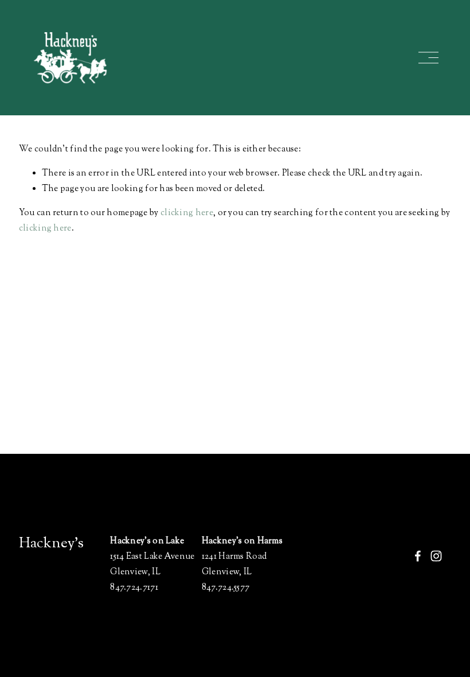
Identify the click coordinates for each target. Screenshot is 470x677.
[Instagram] (436, 556)
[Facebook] (418, 556)
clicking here (186, 213)
